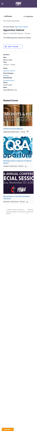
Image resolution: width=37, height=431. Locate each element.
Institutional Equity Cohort (29, 211)
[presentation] (17, 115)
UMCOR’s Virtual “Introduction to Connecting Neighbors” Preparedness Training (16, 211)
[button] (2, 4)
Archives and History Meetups (13, 129)
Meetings (6, 75)
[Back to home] (18, 4)
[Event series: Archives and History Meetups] (27, 131)
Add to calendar (13, 46)
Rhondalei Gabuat (8, 80)
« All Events (7, 16)
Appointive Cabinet (9, 71)
